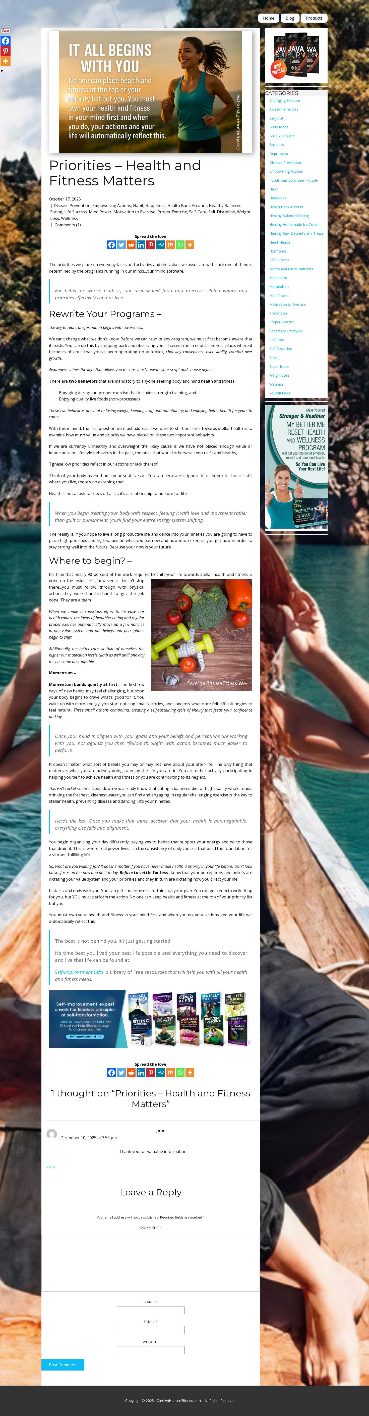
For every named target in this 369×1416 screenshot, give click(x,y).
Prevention (278, 313)
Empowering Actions (111, 205)
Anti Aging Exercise (284, 100)
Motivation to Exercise (134, 212)
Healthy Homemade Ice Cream (294, 224)
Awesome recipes (283, 109)
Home (268, 18)
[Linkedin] (141, 244)
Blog (290, 18)
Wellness (69, 218)
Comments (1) (67, 225)
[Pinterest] (150, 244)
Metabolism (279, 286)
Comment (150, 1227)
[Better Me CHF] (296, 468)
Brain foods (278, 127)
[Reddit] (131, 244)
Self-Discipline (221, 212)
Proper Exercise (172, 212)
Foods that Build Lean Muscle (293, 180)
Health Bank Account (187, 205)
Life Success (75, 212)
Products (314, 18)
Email (151, 1321)
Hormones (278, 251)
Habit (138, 205)
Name (151, 1301)
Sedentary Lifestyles (285, 331)
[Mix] (170, 244)
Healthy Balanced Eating (289, 215)
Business (276, 144)
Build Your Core (282, 135)
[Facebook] (111, 244)
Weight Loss (279, 375)
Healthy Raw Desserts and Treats (296, 233)
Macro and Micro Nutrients (291, 269)
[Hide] (2, 71)
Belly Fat (276, 118)
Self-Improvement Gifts (80, 972)
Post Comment (63, 1365)
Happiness (155, 205)
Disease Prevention (72, 205)
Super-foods (279, 366)
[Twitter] (121, 244)
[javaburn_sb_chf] (296, 55)
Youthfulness (279, 393)
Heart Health (279, 242)
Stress (274, 357)
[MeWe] (160, 244)
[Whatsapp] (180, 244)
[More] (190, 244)
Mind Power (100, 212)
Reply (50, 1167)
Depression (278, 153)
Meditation (278, 277)
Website (150, 1342)
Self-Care (197, 212)
